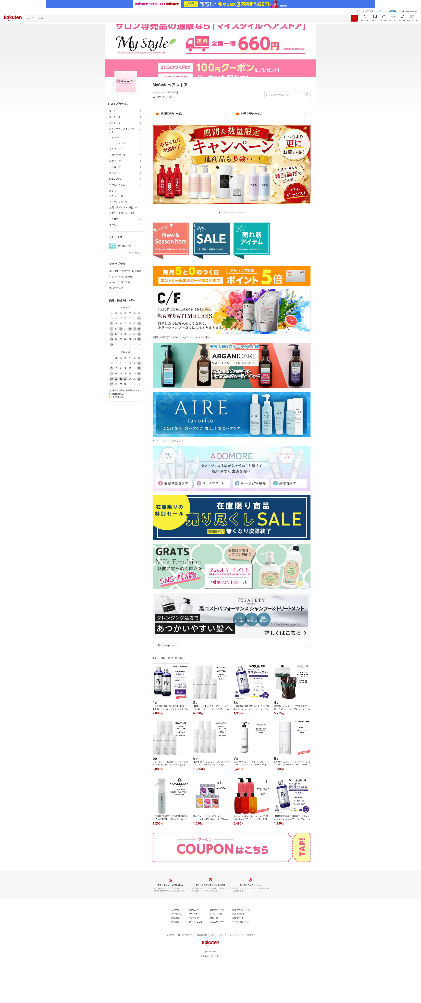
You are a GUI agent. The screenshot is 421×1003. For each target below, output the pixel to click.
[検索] (354, 18)
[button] (409, 11)
